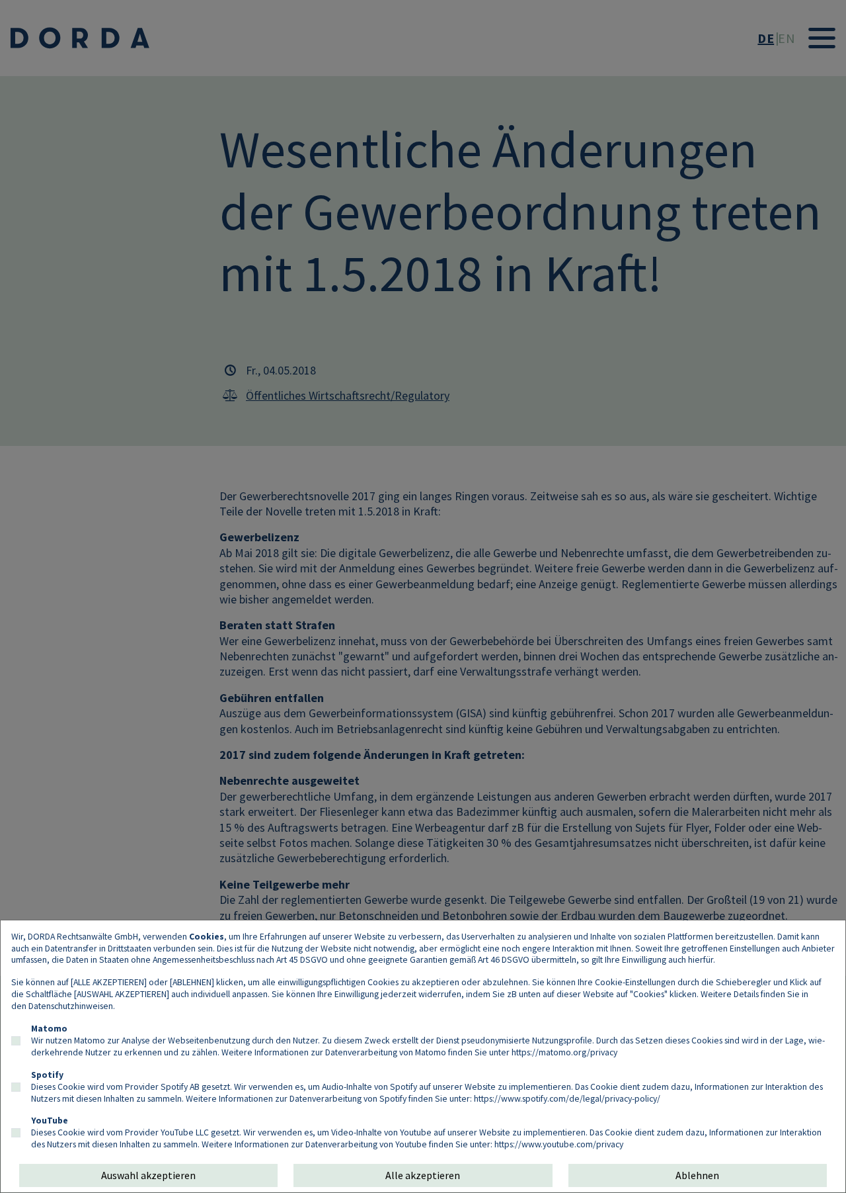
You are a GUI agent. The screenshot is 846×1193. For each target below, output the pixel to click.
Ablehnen (697, 1175)
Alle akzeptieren (422, 1175)
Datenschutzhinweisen (70, 1006)
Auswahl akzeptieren (148, 1175)
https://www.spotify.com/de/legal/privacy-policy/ (567, 1098)
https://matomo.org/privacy (564, 1052)
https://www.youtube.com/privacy (558, 1144)
